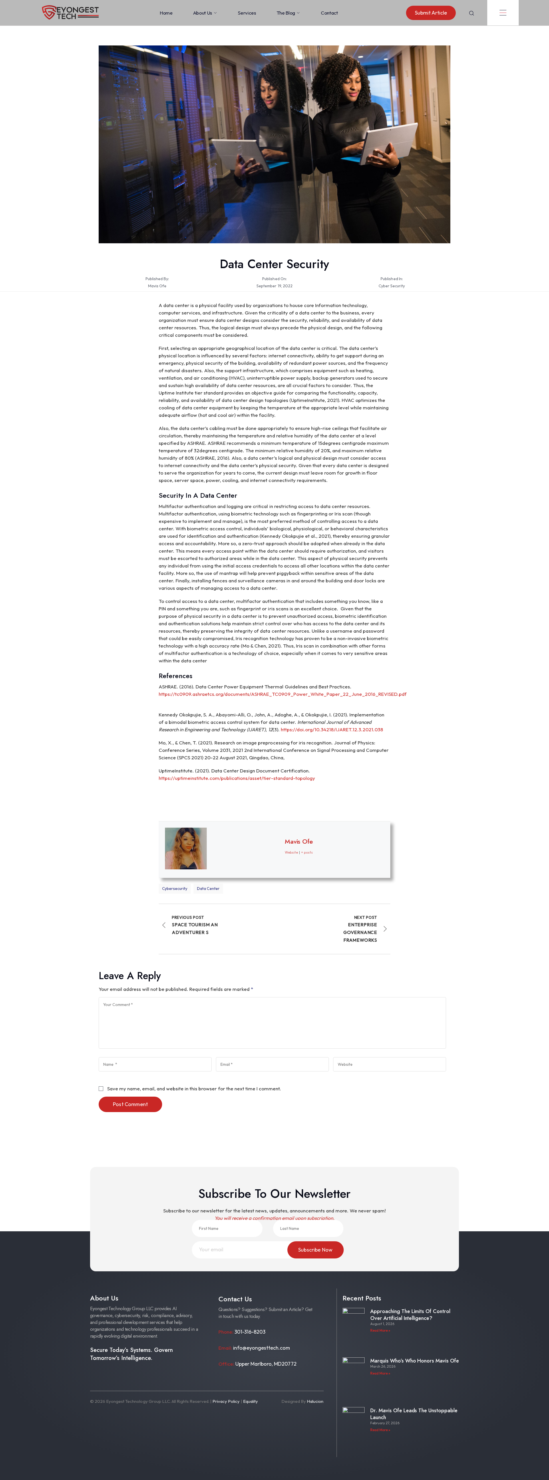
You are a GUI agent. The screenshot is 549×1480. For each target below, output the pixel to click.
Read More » (380, 1330)
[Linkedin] (144, 1376)
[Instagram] (107, 1376)
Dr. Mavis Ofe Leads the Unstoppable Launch (414, 1414)
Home (166, 13)
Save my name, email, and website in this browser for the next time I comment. (194, 1088)
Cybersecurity (174, 888)
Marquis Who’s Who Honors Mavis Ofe (414, 1361)
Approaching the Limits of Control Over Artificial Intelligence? (410, 1315)
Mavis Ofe (157, 285)
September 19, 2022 (274, 285)
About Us (202, 13)
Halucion (315, 1401)
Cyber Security (392, 285)
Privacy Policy (226, 1401)
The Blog (286, 13)
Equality (250, 1401)
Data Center (208, 888)
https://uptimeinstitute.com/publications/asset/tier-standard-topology (237, 778)
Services (247, 13)
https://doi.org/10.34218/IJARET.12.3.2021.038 (332, 729)
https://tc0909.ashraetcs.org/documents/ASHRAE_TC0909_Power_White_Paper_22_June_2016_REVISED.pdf (283, 694)
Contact (329, 13)
